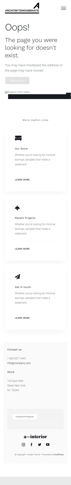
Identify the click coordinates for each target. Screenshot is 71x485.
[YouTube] (48, 444)
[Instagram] (23, 444)
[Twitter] (39, 444)
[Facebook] (31, 444)
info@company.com (19, 363)
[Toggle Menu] (63, 8)
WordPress (58, 454)
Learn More (22, 179)
